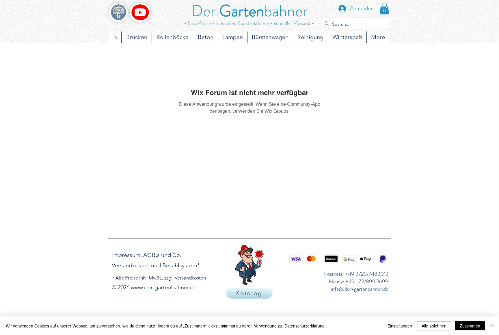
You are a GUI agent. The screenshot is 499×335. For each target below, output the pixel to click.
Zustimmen (470, 326)
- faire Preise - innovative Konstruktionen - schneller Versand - (249, 23)
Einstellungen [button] (400, 326)
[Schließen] (492, 325)
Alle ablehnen (434, 326)
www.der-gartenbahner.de (164, 287)
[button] (384, 8)
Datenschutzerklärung (304, 326)
